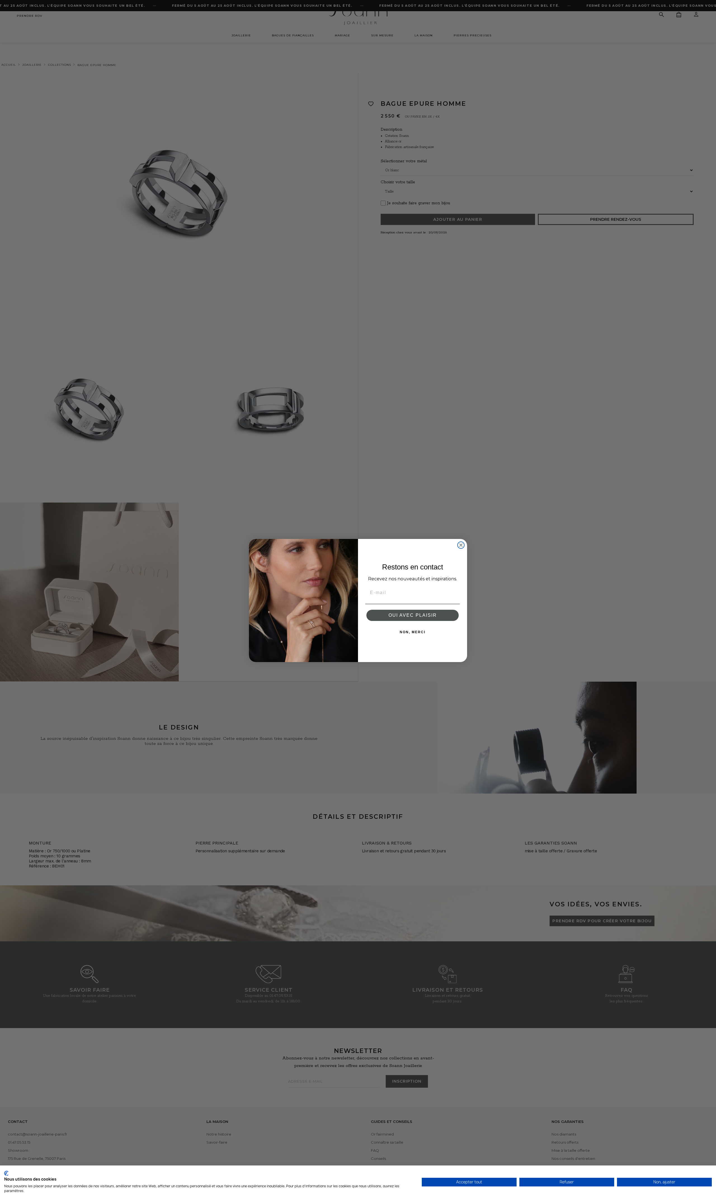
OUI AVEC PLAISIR (412, 615)
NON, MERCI (412, 632)
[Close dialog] (461, 545)
